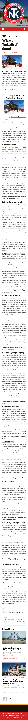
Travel (14, 658)
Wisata (16, 609)
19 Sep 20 (5, 645)
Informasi (11, 609)
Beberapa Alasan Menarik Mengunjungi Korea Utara (12, 649)
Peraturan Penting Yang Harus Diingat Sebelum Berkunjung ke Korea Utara (13, 681)
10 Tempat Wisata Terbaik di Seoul (14, 612)
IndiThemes (15, 713)
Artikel (4, 658)
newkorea (15, 52)
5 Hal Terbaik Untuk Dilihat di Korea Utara (19, 621)
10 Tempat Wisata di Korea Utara (9, 620)
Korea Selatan (6, 73)
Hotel (7, 609)
